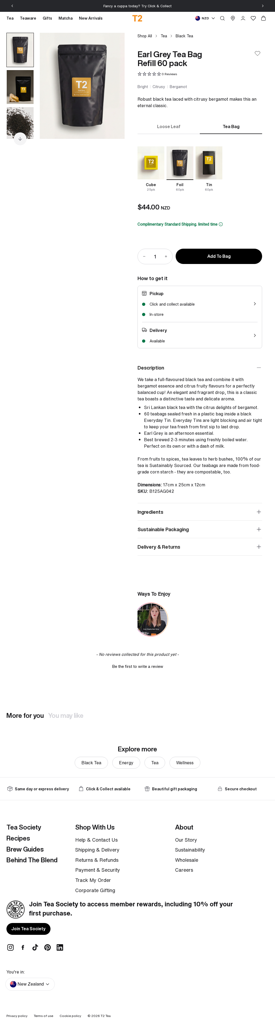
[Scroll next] (20, 138)
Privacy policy (16, 1015)
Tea (164, 36)
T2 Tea (106, 1015)
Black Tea (184, 36)
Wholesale (186, 859)
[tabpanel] (200, 169)
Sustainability (190, 849)
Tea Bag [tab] (231, 126)
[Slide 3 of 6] (20, 124)
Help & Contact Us (96, 839)
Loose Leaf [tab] (168, 126)
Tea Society (23, 827)
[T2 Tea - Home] (137, 18)
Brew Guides (25, 849)
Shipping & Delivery (97, 849)
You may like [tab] (66, 715)
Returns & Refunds (96, 859)
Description (151, 367)
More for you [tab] (25, 715)
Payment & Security (97, 869)
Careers (184, 869)
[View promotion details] (221, 224)
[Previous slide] (12, 6)
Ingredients (150, 511)
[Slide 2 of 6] (20, 87)
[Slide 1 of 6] (20, 50)
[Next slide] (262, 6)
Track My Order (93, 880)
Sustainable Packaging (163, 529)
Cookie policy (70, 1015)
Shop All (145, 36)
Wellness (185, 762)
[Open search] (222, 18)
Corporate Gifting (95, 890)
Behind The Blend (31, 860)
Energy (126, 762)
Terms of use (43, 1015)
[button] (157, 74)
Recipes (18, 838)
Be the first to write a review (137, 666)
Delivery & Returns (159, 546)
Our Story (186, 839)
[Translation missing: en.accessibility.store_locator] (233, 18)
